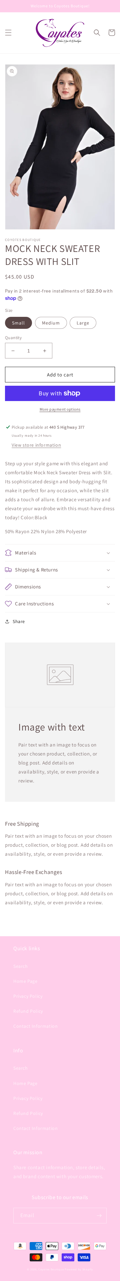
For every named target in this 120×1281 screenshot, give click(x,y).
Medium (51, 323)
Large (83, 323)
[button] (8, 32)
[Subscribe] (99, 1215)
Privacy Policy (27, 996)
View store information (36, 445)
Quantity (13, 337)
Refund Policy (28, 1011)
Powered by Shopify (79, 1269)
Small (18, 323)
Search (20, 966)
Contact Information (35, 1026)
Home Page (25, 981)
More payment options (60, 409)
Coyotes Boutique (51, 1269)
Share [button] (19, 621)
